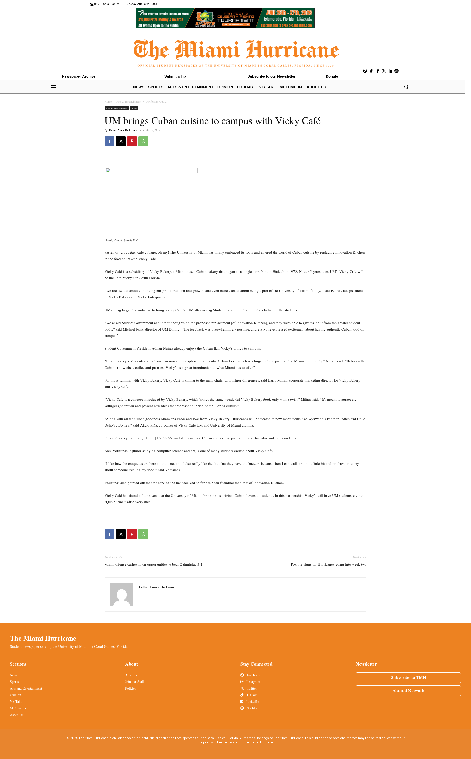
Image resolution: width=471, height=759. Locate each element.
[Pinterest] (132, 141)
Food (134, 108)
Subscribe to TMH (408, 678)
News (13, 675)
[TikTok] (371, 71)
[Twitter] (384, 71)
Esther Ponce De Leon (122, 130)
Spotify (251, 708)
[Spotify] (396, 71)
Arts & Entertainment (128, 101)
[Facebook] (378, 71)
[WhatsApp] (143, 141)
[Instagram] (365, 71)
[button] (406, 87)
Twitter (251, 688)
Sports (14, 681)
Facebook (253, 675)
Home (108, 101)
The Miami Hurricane (43, 638)
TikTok (251, 694)
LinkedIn (252, 701)
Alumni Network (408, 691)
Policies (130, 688)
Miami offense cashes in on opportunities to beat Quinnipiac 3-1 (154, 564)
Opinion (15, 694)
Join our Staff (134, 681)
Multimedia (18, 708)
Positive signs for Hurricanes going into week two (328, 564)
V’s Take (16, 701)
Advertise (131, 675)
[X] (121, 141)
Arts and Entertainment (26, 688)
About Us (16, 714)
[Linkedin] (390, 71)
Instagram (252, 681)
